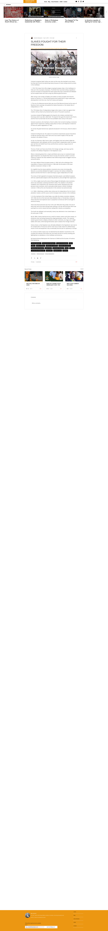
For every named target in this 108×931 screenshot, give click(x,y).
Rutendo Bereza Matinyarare (49, 243)
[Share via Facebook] (31, 258)
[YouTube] (76, 1)
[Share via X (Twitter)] (34, 258)
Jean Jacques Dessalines (58, 248)
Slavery (33, 245)
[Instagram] (81, 1)
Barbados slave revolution (64, 245)
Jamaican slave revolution (51, 245)
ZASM (71, 243)
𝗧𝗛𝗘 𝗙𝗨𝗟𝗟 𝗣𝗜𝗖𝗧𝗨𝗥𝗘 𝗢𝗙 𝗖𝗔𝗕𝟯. (33, 284)
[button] (8, 4)
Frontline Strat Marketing (62, 243)
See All (82, 269)
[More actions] (76, 38)
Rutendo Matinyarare (36, 243)
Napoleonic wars (57, 250)
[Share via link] (40, 258)
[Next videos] (106, 12)
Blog (74, 915)
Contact (75, 925)
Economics (33, 253)
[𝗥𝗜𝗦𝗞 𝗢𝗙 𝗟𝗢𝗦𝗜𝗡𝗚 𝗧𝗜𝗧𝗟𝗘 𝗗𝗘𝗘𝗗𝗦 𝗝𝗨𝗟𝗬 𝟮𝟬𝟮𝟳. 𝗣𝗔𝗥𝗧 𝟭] (54, 276)
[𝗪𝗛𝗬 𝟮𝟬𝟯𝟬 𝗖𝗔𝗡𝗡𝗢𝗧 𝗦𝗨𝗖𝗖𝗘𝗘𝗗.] (74, 276)
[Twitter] (83, 1)
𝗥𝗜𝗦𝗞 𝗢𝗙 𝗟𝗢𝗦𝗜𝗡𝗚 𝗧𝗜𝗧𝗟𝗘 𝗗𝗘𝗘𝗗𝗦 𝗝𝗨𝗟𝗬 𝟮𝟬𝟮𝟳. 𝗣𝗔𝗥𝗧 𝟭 (53, 284)
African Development (49, 253)
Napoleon (65, 250)
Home (75, 911)
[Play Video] (13, 12)
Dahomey (72, 248)
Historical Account (40, 253)
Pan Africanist (29, 2)
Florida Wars (49, 250)
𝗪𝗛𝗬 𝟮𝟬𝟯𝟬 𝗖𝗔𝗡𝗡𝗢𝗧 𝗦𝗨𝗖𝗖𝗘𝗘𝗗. (73, 284)
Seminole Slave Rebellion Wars (38, 250)
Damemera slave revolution (37, 248)
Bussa (66, 248)
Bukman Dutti (48, 248)
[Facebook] (79, 1)
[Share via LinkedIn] (37, 258)
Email (26, 924)
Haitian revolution (40, 245)
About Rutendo (76, 918)
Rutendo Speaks (30, 0)
